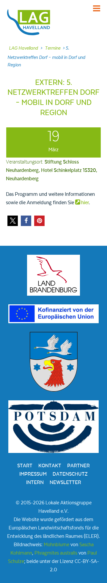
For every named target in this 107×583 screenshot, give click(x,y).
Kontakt (49, 466)
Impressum (33, 474)
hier (85, 203)
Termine (52, 48)
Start (24, 466)
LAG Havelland (23, 48)
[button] (12, 221)
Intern (35, 483)
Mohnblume (56, 545)
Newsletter (65, 483)
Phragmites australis (55, 553)
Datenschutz (70, 474)
